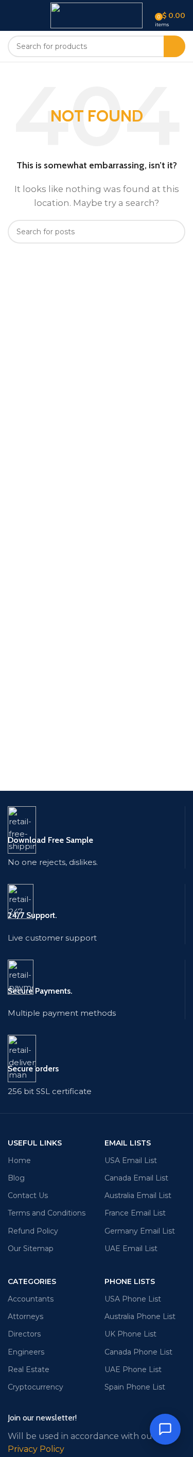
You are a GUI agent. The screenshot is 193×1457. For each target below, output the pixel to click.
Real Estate (28, 1369)
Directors (24, 1334)
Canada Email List (136, 1178)
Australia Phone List (140, 1316)
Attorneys (25, 1316)
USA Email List (130, 1160)
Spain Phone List (134, 1387)
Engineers (26, 1352)
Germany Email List (139, 1231)
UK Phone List (130, 1334)
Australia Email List (137, 1195)
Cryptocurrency (35, 1387)
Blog (16, 1178)
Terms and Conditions (46, 1213)
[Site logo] (96, 15)
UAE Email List (130, 1248)
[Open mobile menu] (12, 15)
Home (19, 1160)
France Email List (135, 1213)
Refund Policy (33, 1231)
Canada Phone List (138, 1352)
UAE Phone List (133, 1369)
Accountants (31, 1299)
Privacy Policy (36, 1449)
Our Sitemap (31, 1248)
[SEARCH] (174, 46)
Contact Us (28, 1195)
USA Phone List (132, 1299)
